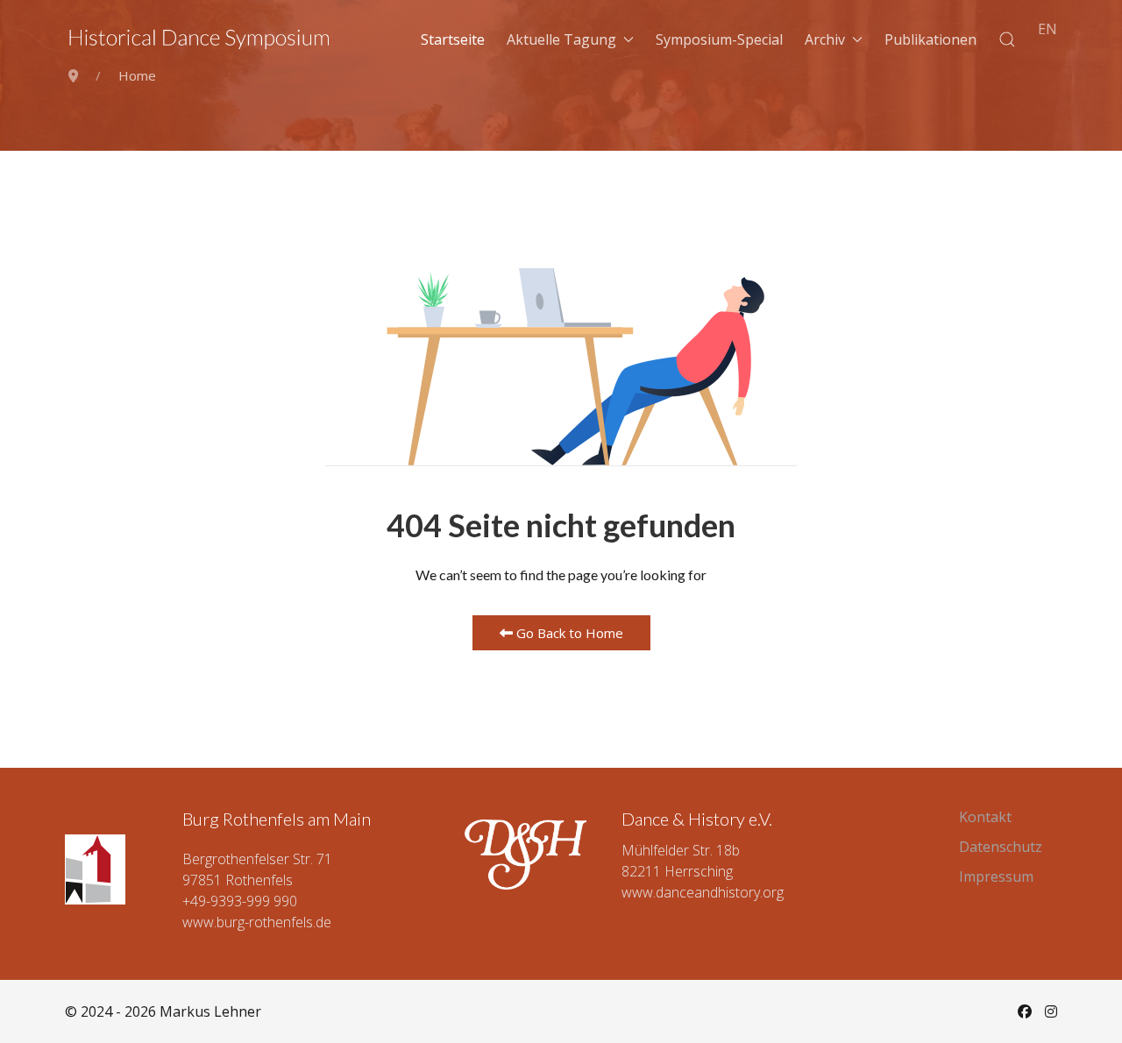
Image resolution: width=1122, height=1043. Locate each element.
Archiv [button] (825, 39)
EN (1047, 29)
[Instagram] (1051, 1011)
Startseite (453, 39)
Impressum (996, 876)
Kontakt (985, 817)
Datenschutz (1000, 846)
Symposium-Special (719, 39)
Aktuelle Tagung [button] (561, 39)
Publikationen (930, 39)
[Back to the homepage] (199, 39)
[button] (1007, 39)
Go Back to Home (568, 633)
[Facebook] (1025, 1011)
